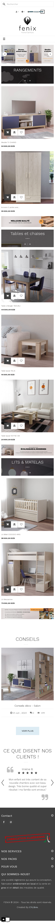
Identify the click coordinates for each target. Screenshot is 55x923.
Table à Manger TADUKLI (10, 306)
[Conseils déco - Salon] (27, 674)
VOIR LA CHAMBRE (8, 59)
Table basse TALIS (8, 371)
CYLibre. (33, 907)
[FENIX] (27, 24)
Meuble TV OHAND (8, 142)
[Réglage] (23, 11)
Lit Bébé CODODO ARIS (10, 534)
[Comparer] (14, 132)
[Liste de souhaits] (21, 132)
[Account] (17, 11)
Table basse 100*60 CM (10, 436)
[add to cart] (7, 132)
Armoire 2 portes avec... (10, 207)
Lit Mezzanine (6, 599)
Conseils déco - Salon (27, 705)
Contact (6, 815)
